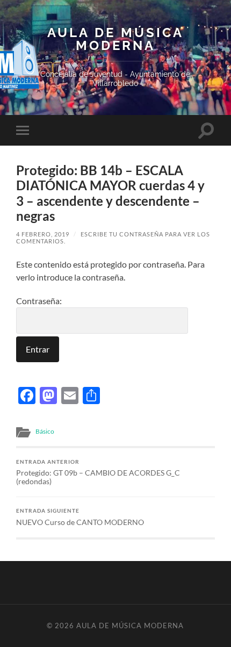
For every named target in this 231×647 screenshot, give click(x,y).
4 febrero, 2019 (42, 234)
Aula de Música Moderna (115, 39)
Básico (44, 431)
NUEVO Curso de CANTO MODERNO (80, 517)
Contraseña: (39, 301)
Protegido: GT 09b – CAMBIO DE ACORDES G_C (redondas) (98, 472)
